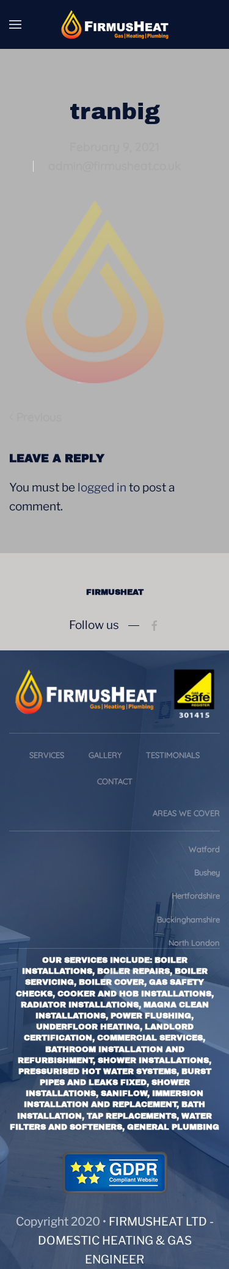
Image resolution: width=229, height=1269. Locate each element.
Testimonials (173, 755)
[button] (15, 24)
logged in (102, 487)
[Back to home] (115, 24)
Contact (115, 781)
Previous (39, 417)
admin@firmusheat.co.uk (114, 165)
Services (46, 755)
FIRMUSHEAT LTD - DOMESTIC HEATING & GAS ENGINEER (126, 1241)
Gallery (105, 755)
